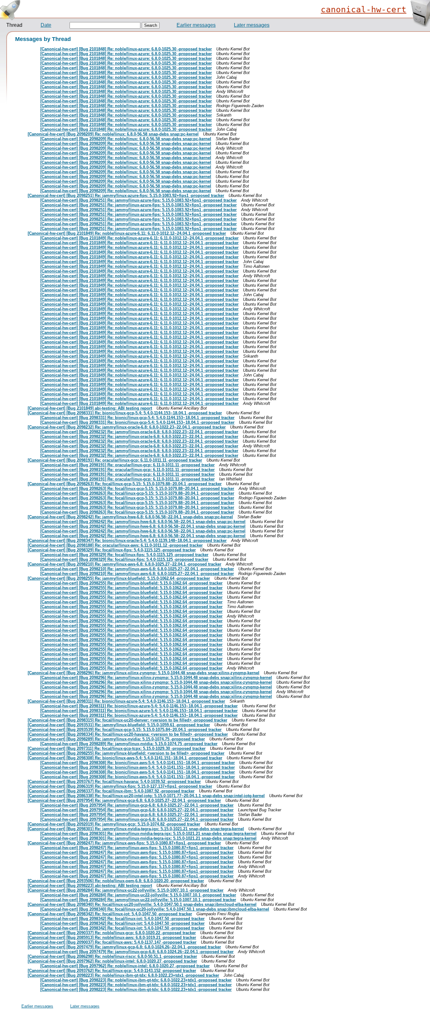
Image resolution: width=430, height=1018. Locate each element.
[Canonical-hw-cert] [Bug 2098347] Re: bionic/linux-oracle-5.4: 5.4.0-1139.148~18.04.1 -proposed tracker (127, 540)
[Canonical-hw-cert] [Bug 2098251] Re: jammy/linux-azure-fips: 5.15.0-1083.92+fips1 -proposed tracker (126, 195)
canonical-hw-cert (363, 9)
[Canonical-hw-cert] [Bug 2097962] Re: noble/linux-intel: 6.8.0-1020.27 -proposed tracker (112, 961)
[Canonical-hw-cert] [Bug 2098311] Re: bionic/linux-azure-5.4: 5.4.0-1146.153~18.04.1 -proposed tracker (126, 701)
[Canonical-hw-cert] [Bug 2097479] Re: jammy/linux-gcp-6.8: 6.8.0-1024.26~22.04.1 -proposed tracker (124, 947)
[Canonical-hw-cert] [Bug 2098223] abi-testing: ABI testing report (90, 885)
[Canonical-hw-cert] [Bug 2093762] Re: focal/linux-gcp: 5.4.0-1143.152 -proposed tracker (112, 970)
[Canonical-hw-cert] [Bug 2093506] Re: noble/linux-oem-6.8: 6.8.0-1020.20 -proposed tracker (116, 880)
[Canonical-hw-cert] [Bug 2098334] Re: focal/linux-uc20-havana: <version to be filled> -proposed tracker (128, 734)
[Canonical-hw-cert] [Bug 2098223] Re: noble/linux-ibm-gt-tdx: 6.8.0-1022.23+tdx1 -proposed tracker (123, 975)
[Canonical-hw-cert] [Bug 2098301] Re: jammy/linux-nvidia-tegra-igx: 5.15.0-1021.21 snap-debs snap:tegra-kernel (136, 828)
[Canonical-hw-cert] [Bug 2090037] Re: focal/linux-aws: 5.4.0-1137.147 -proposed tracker (112, 942)
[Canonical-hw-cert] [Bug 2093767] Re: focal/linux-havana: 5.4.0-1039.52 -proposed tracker (114, 781)
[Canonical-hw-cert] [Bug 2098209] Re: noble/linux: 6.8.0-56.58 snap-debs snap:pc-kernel (113, 134)
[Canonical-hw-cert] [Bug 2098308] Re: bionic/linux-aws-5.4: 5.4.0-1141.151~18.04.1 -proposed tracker (125, 758)
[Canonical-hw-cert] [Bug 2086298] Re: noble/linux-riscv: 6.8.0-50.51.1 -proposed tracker (112, 956)
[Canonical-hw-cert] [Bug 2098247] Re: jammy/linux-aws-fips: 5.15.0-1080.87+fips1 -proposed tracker (124, 843)
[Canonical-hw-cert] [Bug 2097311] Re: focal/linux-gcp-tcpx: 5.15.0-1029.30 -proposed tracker (117, 748)
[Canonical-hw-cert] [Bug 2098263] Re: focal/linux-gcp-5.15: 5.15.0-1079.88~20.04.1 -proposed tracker (125, 483)
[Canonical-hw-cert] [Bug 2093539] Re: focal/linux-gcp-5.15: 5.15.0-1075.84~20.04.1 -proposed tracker (125, 729)
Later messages (251, 25)
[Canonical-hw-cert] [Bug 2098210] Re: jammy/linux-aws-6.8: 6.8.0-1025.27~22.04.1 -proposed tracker (124, 564)
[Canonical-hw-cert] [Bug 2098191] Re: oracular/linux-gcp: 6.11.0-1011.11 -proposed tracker (115, 460)
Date (46, 25)
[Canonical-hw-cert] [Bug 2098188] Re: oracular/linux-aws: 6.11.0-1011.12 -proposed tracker (115, 545)
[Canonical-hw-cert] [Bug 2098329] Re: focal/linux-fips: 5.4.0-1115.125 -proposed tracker (112, 550)
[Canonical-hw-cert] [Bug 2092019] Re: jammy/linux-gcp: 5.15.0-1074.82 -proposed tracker (114, 824)
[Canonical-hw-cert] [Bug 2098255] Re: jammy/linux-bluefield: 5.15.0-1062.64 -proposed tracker (119, 578)
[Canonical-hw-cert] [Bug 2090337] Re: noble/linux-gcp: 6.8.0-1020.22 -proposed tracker (112, 932)
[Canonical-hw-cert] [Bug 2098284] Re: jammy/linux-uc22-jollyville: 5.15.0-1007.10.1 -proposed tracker (125, 890)
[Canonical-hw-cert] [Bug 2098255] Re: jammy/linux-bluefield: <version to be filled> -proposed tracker (126, 753)
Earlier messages (196, 25)
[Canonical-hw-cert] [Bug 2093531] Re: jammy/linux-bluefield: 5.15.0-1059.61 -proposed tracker (119, 724)
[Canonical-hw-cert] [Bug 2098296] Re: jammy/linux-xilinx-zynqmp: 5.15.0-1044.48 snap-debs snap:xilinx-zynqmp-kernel (143, 672)
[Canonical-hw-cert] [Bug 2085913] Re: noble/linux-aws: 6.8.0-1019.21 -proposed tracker (112, 937)
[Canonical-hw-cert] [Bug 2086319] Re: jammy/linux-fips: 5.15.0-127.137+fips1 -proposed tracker (120, 786)
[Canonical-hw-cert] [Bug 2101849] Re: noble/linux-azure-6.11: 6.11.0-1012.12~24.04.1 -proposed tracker (127, 233)
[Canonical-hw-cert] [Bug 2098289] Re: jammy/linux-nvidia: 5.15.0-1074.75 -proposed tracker (116, 739)
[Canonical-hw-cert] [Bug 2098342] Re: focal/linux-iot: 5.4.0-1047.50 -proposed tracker (110, 914)
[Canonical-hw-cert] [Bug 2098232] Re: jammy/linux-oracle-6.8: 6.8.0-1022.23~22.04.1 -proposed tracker (127, 427)
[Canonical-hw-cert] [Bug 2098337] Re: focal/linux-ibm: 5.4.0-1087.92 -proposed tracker (111, 791)
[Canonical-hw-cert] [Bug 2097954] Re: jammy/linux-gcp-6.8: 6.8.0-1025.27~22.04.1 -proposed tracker (124, 800)
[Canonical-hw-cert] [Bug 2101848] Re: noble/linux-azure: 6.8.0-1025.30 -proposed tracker (126, 49)
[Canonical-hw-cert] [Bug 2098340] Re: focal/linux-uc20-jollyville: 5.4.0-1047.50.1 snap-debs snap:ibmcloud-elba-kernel (142, 904)
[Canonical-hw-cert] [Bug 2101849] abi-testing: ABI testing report (90, 408)
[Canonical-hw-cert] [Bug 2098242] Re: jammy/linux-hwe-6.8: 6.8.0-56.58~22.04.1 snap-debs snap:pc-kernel (130, 517)
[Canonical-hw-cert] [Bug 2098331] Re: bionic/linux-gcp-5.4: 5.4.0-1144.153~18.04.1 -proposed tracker (125, 413)
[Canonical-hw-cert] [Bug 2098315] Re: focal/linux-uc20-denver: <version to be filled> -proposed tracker (127, 720)
